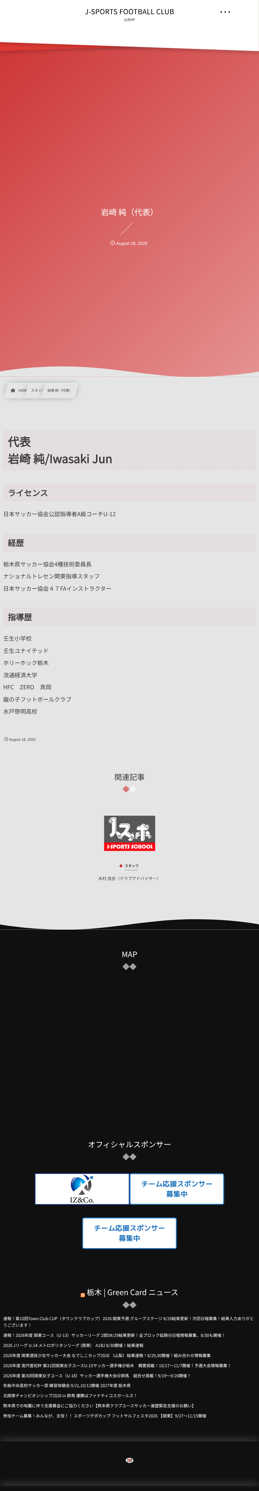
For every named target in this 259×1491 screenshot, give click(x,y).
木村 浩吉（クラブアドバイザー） (129, 878)
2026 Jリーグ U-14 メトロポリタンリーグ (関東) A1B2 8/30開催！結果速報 (73, 1345)
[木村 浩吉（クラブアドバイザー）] (129, 833)
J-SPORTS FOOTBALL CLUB (129, 11)
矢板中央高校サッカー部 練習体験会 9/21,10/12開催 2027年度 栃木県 (67, 1385)
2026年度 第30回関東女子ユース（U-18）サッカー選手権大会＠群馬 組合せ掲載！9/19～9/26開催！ (97, 1376)
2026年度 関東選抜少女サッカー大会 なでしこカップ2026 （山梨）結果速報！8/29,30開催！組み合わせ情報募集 (107, 1355)
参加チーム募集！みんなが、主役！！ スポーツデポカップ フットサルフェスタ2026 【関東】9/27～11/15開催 (104, 1416)
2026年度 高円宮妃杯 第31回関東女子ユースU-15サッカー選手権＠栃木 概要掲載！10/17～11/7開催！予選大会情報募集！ (117, 1365)
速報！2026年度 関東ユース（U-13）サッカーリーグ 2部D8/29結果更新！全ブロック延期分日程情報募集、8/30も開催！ (114, 1335)
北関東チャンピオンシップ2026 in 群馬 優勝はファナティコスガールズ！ (70, 1395)
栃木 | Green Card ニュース (132, 1291)
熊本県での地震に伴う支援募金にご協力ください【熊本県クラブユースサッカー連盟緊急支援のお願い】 (99, 1406)
